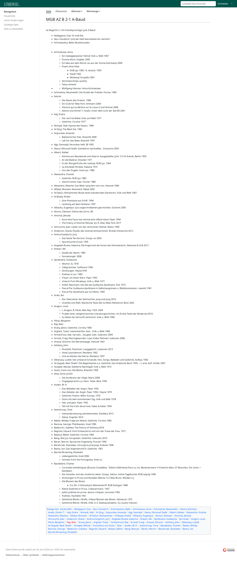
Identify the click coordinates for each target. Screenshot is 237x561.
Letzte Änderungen (14, 20)
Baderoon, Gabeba (77, 528)
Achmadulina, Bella (120, 509)
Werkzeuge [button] (92, 11)
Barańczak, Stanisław (169, 528)
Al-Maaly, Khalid (123, 515)
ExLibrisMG (66, 509)
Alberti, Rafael (177, 512)
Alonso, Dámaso (163, 515)
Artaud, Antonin (155, 522)
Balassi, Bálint (115, 528)
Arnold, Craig (137, 522)
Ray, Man (71, 522)
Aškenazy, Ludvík (190, 522)
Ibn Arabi (184, 518)
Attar (119, 525)
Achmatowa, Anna (142, 509)
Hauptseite (9, 15)
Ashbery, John (172, 522)
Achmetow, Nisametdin (166, 509)
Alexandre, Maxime (58, 515)
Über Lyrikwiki (31, 554)
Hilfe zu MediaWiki (13, 28)
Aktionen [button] (76, 11)
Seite (48, 11)
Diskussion (61, 11)
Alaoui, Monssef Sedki (156, 512)
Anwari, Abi (146, 518)
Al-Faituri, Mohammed (100, 515)
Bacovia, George (56, 528)
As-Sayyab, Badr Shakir (60, 525)
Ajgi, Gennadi (135, 512)
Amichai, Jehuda (183, 515)
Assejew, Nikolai (82, 525)
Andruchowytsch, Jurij (98, 518)
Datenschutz (13, 554)
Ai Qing (100, 512)
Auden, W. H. (131, 525)
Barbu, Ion (188, 528)
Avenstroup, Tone (149, 525)
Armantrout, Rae (119, 522)
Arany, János (85, 522)
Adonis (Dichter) (188, 509)
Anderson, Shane (75, 518)
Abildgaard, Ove (82, 509)
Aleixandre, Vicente (196, 512)
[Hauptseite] (25, 4)
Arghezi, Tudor (101, 522)
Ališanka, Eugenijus (143, 515)
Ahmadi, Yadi (87, 512)
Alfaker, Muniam (78, 515)
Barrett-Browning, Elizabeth (62, 532)
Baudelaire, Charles (170, 525)
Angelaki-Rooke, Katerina (125, 518)
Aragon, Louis (198, 518)
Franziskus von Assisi (104, 525)
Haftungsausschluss (53, 554)
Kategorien (52, 509)
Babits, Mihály (190, 525)
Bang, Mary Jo (132, 528)
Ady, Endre (72, 512)
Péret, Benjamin (56, 522)
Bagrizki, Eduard (97, 528)
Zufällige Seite (11, 24)
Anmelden (223, 3)
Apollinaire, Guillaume (165, 518)
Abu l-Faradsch (100, 509)
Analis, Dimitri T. (56, 512)
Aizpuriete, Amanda (116, 512)
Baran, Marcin (149, 528)
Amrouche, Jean (56, 518)
